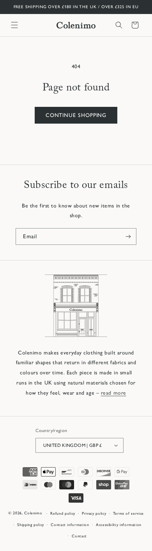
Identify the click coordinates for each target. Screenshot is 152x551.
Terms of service (128, 513)
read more (113, 393)
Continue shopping (76, 115)
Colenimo (33, 513)
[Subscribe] (128, 236)
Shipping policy (30, 524)
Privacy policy (94, 513)
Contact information (70, 524)
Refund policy (62, 513)
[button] (14, 25)
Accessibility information (118, 524)
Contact (79, 536)
